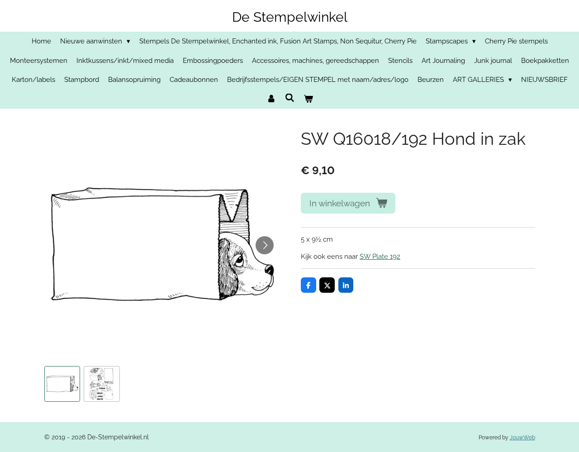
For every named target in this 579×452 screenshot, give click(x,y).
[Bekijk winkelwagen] (308, 99)
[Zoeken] (289, 98)
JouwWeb (522, 437)
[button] (62, 384)
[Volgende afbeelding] (265, 245)
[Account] (271, 99)
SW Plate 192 (380, 256)
